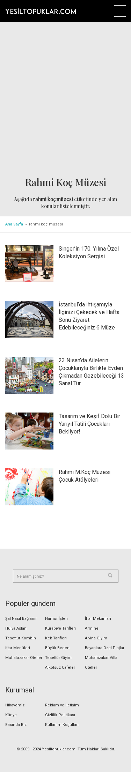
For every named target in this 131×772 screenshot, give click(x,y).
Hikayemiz (14, 705)
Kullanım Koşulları (62, 724)
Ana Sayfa (14, 224)
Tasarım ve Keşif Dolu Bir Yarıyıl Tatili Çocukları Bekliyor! (89, 424)
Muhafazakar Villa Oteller (101, 662)
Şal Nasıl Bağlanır (21, 618)
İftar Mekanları (98, 618)
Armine (92, 628)
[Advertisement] (65, 99)
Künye (11, 715)
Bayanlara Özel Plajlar (104, 648)
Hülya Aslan (16, 628)
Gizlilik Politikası (60, 715)
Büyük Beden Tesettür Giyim (58, 653)
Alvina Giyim (96, 638)
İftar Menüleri (17, 648)
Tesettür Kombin (20, 638)
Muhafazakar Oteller (23, 657)
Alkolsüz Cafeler (60, 667)
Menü (120, 11)
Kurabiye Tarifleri (60, 628)
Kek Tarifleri (56, 638)
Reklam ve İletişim (62, 705)
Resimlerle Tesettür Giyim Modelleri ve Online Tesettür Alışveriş (40, 11)
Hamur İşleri (56, 618)
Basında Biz (16, 724)
